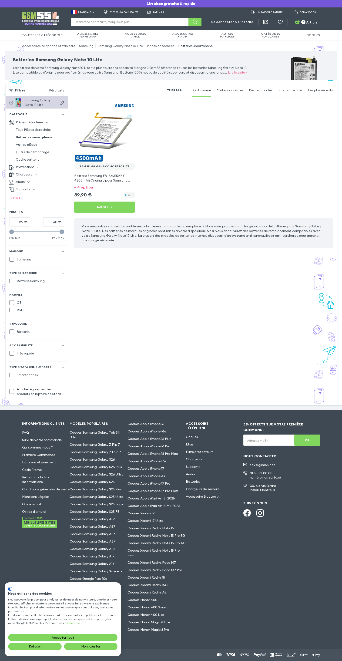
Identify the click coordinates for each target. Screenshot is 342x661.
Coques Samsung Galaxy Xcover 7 (96, 571)
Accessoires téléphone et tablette (48, 46)
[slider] (11, 231)
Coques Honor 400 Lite (145, 615)
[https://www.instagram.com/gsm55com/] (260, 513)
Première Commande (38, 455)
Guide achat (31, 504)
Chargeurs (194, 459)
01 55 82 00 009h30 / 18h (125, 12)
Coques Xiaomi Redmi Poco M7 (151, 562)
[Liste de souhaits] (280, 22)
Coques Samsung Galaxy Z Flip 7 (95, 444)
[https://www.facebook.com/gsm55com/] (247, 513)
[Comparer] (119, 109)
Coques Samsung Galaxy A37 (93, 541)
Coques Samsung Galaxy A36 (93, 534)
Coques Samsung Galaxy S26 (92, 459)
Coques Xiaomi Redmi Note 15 (150, 528)
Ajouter (105, 207)
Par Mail (159, 12)
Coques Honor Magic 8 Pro (148, 629)
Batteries (193, 481)
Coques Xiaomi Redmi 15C (147, 585)
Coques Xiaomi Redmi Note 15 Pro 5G (156, 535)
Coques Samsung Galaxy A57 (92, 526)
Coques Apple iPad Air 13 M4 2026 (153, 506)
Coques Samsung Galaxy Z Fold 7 (95, 452)
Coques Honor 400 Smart (147, 607)
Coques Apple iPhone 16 (145, 424)
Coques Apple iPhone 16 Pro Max (152, 454)
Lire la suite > (237, 72)
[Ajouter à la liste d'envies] (128, 109)
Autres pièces (26, 144)
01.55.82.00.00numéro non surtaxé (265, 475)
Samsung (86, 46)
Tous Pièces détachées (33, 130)
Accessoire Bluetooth (203, 496)
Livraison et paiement (39, 462)
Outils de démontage (32, 152)
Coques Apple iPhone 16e (146, 431)
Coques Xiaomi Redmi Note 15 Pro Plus (153, 552)
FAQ (25, 432)
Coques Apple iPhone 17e (146, 461)
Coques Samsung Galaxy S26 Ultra (97, 474)
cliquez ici (72, 623)
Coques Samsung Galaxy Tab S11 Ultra (95, 434)
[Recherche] (194, 22)
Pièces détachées (160, 46)
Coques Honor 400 (142, 600)
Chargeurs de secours (203, 489)
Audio (190, 474)
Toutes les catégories (41, 35)
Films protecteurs (199, 452)
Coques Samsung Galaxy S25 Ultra (96, 497)
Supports (193, 467)
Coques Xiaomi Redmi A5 (146, 592)
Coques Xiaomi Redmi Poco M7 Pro (154, 570)
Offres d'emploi (34, 511)
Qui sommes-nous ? (37, 447)
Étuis (190, 444)
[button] (104, 187)
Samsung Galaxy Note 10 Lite (120, 46)
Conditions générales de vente (46, 489)
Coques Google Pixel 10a (88, 579)
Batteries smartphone (195, 46)
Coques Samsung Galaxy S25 (92, 482)
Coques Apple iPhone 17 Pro (148, 483)
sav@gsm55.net (262, 465)
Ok (307, 440)
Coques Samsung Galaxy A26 (92, 549)
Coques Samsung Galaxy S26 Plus (96, 467)
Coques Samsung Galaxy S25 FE (94, 511)
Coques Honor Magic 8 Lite (148, 622)
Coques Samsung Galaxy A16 (92, 564)
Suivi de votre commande (42, 440)
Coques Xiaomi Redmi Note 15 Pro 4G (156, 543)
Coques (192, 437)
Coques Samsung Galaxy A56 (92, 519)
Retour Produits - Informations (35, 479)
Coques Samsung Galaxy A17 (92, 556)
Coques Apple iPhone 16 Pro (148, 446)
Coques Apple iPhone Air (146, 476)
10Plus (14, 198)
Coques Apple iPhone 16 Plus (149, 439)
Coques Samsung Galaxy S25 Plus (96, 489)
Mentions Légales (36, 497)
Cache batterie (27, 159)
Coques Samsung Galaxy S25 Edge (96, 504)
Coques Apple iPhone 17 (145, 468)
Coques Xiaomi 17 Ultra (145, 521)
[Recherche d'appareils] (62, 103)
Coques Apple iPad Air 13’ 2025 (151, 498)
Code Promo (32, 470)
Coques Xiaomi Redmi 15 (146, 577)
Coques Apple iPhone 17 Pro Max (152, 491)
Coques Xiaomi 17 (141, 513)
